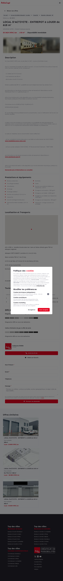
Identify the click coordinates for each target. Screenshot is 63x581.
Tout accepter (43, 309)
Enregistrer (31, 309)
